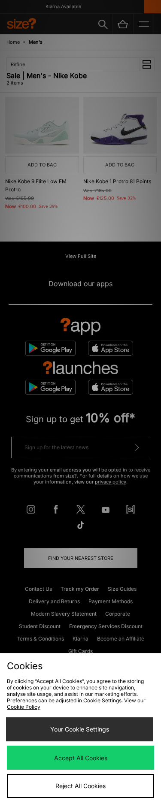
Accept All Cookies (80, 758)
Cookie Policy (23, 707)
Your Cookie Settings (79, 729)
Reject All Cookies (80, 785)
